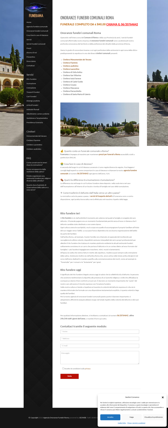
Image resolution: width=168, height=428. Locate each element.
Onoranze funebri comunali (37, 31)
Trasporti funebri (33, 92)
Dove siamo (31, 61)
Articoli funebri (32, 105)
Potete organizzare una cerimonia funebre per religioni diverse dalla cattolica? (39, 178)
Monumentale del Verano (37, 136)
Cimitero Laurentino (71, 69)
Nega (132, 417)
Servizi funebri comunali (36, 44)
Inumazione (31, 84)
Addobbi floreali (33, 110)
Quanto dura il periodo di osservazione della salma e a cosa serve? (37, 187)
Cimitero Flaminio (70, 63)
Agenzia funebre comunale (37, 27)
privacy (88, 369)
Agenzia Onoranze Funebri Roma (56, 418)
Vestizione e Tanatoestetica (37, 118)
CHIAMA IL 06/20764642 (122, 24)
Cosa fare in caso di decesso (37, 35)
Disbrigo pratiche (33, 101)
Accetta (110, 417)
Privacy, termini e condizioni (136, 423)
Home (29, 22)
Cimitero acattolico (70, 66)
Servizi (29, 40)
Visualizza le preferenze (153, 417)
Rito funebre (31, 79)
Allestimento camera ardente (38, 114)
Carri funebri (31, 97)
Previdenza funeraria (35, 123)
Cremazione (31, 88)
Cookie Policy (122, 423)
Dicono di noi (32, 53)
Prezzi (29, 48)
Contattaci (31, 66)
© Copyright (33, 418)
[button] (162, 397)
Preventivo (31, 57)
